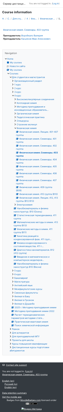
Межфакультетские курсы (28, 289)
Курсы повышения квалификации (29, 344)
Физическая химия (34, 18)
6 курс (17, 274)
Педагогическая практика (30, 117)
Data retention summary (14, 393)
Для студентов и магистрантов (18, 18)
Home (3, 18)
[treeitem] (31, 205)
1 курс (17, 84)
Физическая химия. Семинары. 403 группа (47, 18)
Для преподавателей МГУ (25, 336)
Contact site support (16, 365)
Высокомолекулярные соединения (35, 99)
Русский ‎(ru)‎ (11, 384)
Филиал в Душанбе (24, 303)
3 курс (17, 92)
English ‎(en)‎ (8, 381)
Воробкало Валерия (32, 35)
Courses (8, 18)
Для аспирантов (20, 332)
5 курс (17, 270)
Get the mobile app (12, 397)
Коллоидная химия (27, 103)
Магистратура (21, 281)
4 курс (27, 18)
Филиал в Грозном (24, 300)
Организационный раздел (28, 81)
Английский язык (23, 285)
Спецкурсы (23, 121)
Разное (15, 329)
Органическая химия (28, 113)
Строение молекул (27, 124)
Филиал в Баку (22, 296)
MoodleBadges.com (30, 400)
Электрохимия (24, 204)
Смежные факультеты (26, 292)
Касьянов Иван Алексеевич (35, 39)
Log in (56, 3)
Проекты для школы (23, 340)
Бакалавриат (21, 278)
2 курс (17, 88)
